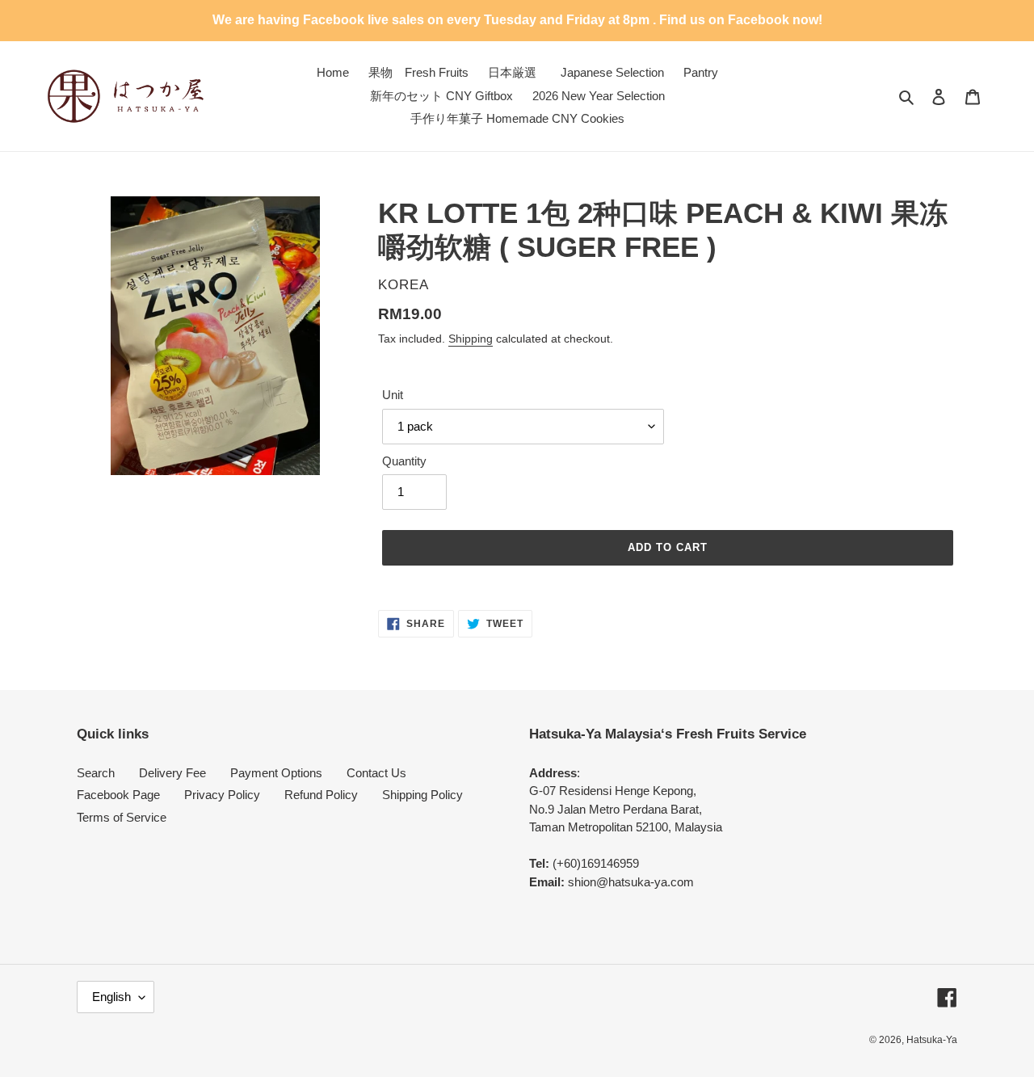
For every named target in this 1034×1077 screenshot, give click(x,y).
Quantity (404, 461)
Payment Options (276, 773)
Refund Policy (321, 794)
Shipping (470, 338)
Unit (392, 395)
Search (96, 773)
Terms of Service (121, 817)
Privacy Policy (222, 794)
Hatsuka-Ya (931, 1039)
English (111, 996)
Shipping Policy (422, 794)
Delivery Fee (172, 773)
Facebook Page (118, 794)
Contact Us (376, 773)
